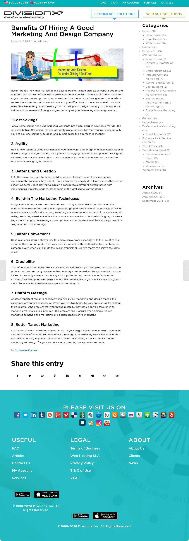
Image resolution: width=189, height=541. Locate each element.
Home (102, 2)
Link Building (154, 86)
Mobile (150, 161)
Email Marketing (156, 70)
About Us (136, 448)
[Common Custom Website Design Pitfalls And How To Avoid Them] (3, 270)
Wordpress (153, 165)
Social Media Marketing (161, 110)
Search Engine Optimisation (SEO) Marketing (158, 102)
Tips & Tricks (150, 146)
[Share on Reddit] (105, 376)
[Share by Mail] (117, 376)
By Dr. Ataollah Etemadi (24, 350)
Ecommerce (149, 51)
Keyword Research (158, 82)
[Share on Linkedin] (67, 376)
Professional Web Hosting (159, 126)
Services (150, 2)
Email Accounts (156, 134)
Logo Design (154, 39)
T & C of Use (80, 470)
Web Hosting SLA (85, 455)
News (133, 463)
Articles (167, 2)
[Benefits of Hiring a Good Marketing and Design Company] (67, 65)
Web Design (153, 43)
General (147, 118)
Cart (114, 2)
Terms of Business (85, 448)
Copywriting (154, 58)
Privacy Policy (82, 463)
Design (146, 31)
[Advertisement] (160, 269)
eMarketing (41, 41)
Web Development (154, 150)
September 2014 (152, 200)
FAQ (15, 448)
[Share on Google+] (42, 376)
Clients (134, 455)
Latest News (150, 122)
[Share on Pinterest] (55, 376)
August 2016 (150, 192)
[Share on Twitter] (30, 376)
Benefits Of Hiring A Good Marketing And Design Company (62, 30)
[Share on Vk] (92, 376)
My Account (130, 2)
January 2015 (150, 196)
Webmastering (151, 169)
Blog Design (153, 35)
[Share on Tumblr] (80, 376)
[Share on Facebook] (17, 376)
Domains (148, 46)
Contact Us (21, 463)
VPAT (74, 478)
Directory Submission (159, 62)
